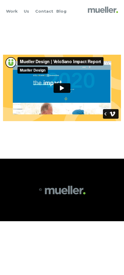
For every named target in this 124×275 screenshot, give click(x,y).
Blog (61, 11)
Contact (44, 11)
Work (12, 11)
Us (26, 11)
